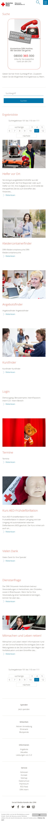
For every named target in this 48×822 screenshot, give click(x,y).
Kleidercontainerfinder (17, 243)
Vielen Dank (10, 551)
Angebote (24, 749)
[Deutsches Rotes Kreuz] (7, 5)
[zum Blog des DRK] (33, 806)
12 (43, 130)
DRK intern (24, 789)
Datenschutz (24, 781)
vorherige (19, 127)
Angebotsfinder (12, 304)
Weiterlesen (10, 195)
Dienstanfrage (11, 580)
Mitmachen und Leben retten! (21, 636)
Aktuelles (24, 752)
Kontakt (24, 775)
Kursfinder (9, 362)
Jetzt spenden (24, 709)
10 (30, 130)
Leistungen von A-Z (24, 755)
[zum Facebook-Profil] (13, 806)
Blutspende (24, 732)
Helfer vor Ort (11, 174)
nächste (26, 135)
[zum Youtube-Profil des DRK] (28, 806)
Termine (7, 452)
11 (36, 130)
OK (39, 815)
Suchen (23, 100)
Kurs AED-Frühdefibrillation (20, 510)
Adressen (24, 772)
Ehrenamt (24, 729)
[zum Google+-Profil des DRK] (23, 806)
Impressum (24, 783)
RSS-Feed (24, 786)
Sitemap (24, 778)
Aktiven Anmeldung (24, 726)
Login (6, 391)
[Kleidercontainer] (24, 223)
